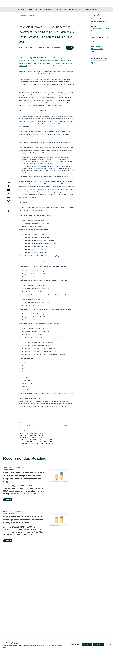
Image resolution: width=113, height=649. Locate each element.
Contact (21, 449)
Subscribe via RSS (96, 46)
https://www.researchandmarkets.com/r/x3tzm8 (58, 393)
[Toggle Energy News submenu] (38, 9)
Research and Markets (53, 47)
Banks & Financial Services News (46, 9)
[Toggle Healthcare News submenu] (67, 9)
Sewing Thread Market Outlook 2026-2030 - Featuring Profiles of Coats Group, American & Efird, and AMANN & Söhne (23, 519)
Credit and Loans (53, 425)
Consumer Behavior (41, 425)
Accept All (98, 644)
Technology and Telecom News (91, 9)
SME (66, 425)
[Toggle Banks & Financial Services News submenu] (54, 9)
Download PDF (95, 44)
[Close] (110, 644)
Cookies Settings (74, 644)
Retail (61, 425)
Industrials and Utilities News (75, 9)
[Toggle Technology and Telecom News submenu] (98, 9)
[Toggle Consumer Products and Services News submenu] (27, 9)
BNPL (20, 425)
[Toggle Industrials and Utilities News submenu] (83, 9)
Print (92, 41)
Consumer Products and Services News (20, 9)
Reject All (86, 644)
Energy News (33, 9)
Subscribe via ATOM (97, 49)
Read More (8, 499)
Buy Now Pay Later (29, 425)
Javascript (94, 51)
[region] (56, 644)
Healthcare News (61, 9)
